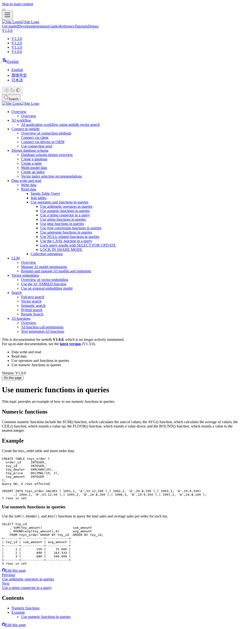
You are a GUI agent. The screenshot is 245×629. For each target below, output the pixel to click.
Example (18, 612)
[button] (10, 62)
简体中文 (19, 75)
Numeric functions (25, 608)
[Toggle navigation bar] (7, 15)
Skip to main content (17, 4)
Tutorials (81, 26)
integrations (40, 26)
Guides (54, 26)
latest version (70, 344)
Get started (10, 26)
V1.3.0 (16, 39)
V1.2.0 (16, 43)
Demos (93, 26)
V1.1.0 (16, 47)
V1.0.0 (16, 52)
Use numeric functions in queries (46, 617)
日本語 (17, 80)
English (17, 70)
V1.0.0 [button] (7, 30)
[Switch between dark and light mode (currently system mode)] (12, 91)
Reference (67, 26)
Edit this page (15, 570)
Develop (24, 26)
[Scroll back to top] (4, 9)
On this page (13, 378)
